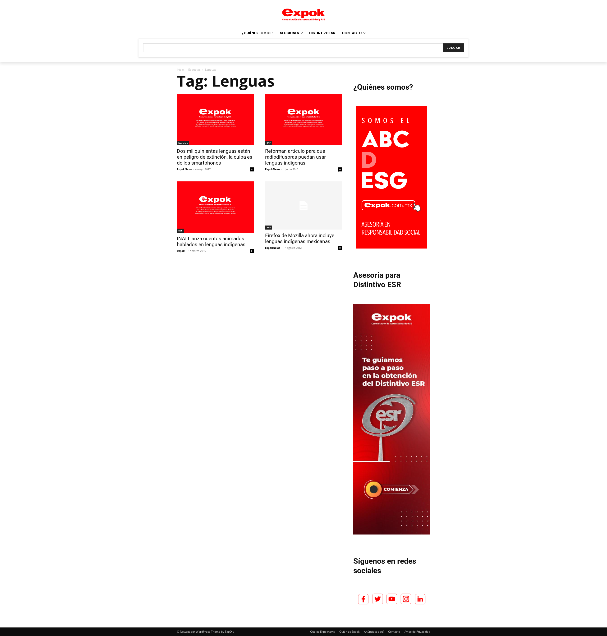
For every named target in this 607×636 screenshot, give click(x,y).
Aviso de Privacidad (417, 632)
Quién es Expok (349, 632)
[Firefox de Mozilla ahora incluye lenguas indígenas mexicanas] (303, 205)
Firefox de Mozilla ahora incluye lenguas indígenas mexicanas (299, 238)
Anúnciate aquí (374, 632)
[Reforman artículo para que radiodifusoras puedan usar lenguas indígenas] (303, 119)
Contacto (394, 632)
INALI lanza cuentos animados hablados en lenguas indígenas (211, 241)
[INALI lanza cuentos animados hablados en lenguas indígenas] (215, 207)
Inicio (180, 70)
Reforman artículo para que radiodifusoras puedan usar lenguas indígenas (295, 157)
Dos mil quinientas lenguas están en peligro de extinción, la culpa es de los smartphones (214, 157)
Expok (181, 251)
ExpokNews (184, 169)
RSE (269, 143)
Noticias (183, 143)
